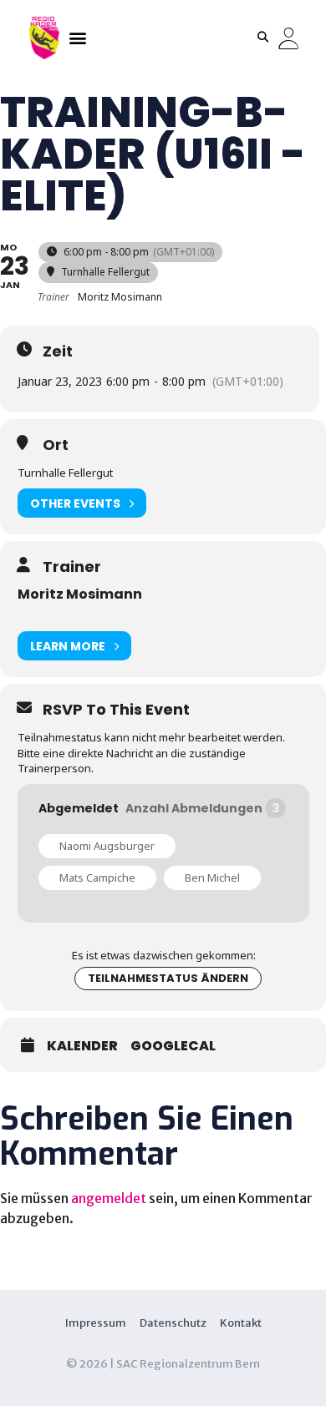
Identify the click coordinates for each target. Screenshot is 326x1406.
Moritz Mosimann (80, 594)
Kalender (82, 1046)
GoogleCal (173, 1046)
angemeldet (108, 1198)
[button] (77, 37)
